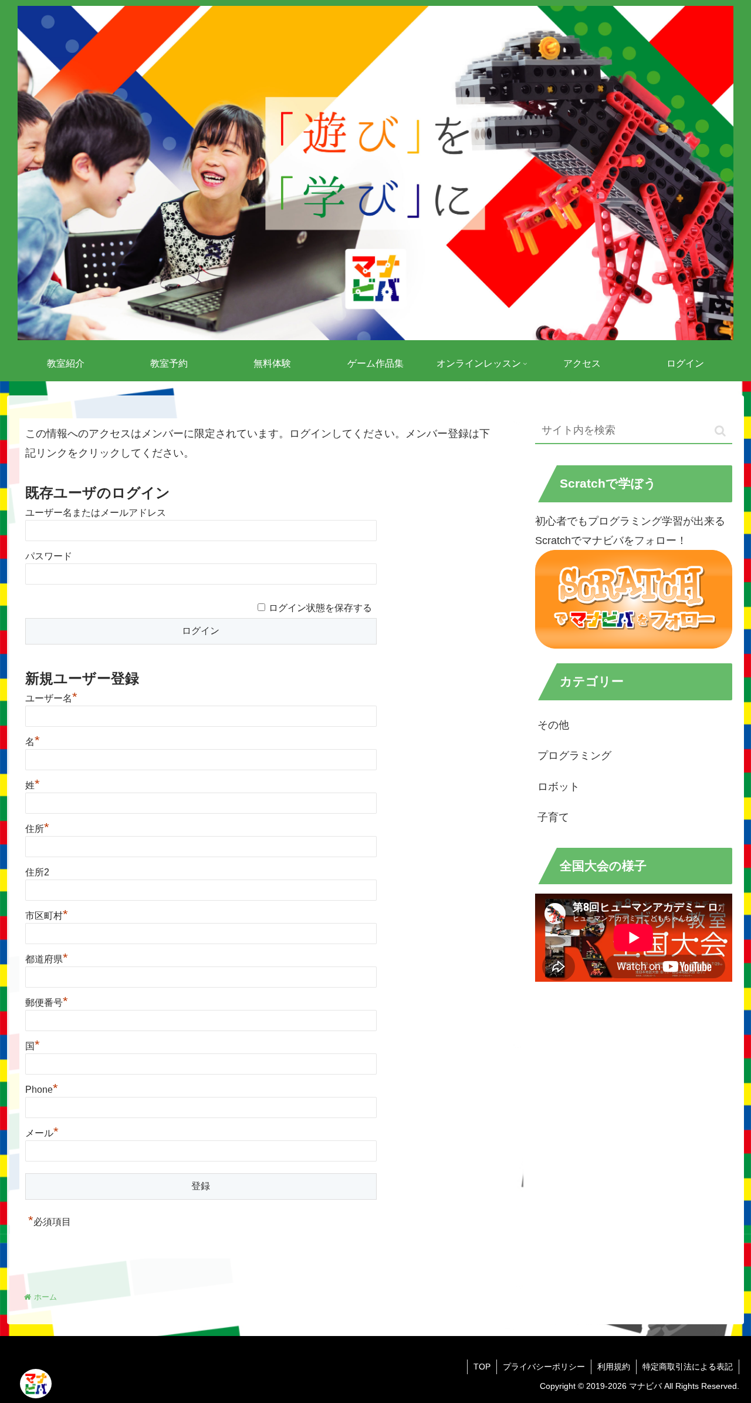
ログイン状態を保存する (320, 608)
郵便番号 (46, 1003)
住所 (37, 829)
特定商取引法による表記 (687, 1366)
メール (42, 1133)
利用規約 (613, 1366)
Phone (41, 1090)
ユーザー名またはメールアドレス (95, 513)
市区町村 (46, 916)
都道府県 (46, 959)
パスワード (48, 556)
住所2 (37, 872)
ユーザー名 (51, 698)
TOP (481, 1366)
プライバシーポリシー (544, 1366)
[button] (720, 431)
